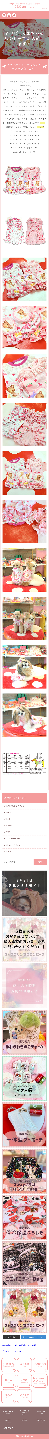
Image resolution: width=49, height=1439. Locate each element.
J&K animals (24, 6)
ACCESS (41, 1421)
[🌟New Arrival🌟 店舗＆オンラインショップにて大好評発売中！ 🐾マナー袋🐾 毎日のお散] (24, 1078)
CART (24, 1396)
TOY (8, 832)
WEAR (9, 813)
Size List (41, 1412)
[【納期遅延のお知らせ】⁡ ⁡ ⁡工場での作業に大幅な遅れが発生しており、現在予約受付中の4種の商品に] (24, 985)
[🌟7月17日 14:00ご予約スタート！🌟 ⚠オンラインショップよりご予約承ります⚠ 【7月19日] (24, 1032)
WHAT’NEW (8, 1412)
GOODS (40, 1364)
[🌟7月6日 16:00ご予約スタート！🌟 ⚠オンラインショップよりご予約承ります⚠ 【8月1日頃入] (24, 1310)
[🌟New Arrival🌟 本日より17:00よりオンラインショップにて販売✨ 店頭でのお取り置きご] (24, 1217)
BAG (8, 819)
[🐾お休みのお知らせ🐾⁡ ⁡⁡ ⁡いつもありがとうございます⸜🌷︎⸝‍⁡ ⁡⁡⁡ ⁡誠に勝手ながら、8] (24, 893)
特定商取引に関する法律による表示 (19, 1345)
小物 (24, 1380)
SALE (8, 852)
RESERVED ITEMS (15, 806)
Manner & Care (13, 845)
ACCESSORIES (13, 839)
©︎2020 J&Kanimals (25, 1436)
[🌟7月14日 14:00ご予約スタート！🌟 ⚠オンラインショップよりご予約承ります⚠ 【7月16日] (24, 1124)
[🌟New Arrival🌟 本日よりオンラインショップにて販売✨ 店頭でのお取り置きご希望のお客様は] (24, 1264)
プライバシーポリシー (12, 1351)
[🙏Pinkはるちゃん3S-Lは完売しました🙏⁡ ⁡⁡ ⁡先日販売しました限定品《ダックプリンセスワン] (24, 939)
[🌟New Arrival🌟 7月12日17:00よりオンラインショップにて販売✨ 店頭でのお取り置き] (24, 1171)
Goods (9, 826)
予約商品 (9, 1364)
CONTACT (8, 1428)
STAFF (24, 1421)
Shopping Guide (24, 1412)
